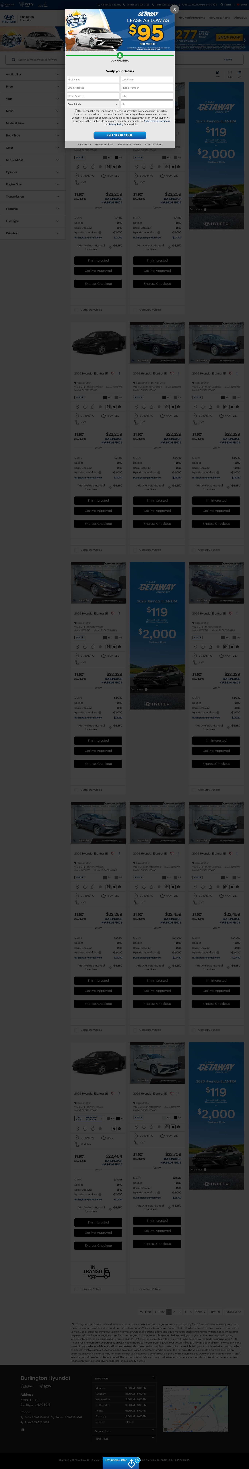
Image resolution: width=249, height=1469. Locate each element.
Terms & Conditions (104, 144)
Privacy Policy (116, 124)
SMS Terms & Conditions (157, 120)
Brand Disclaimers (154, 144)
